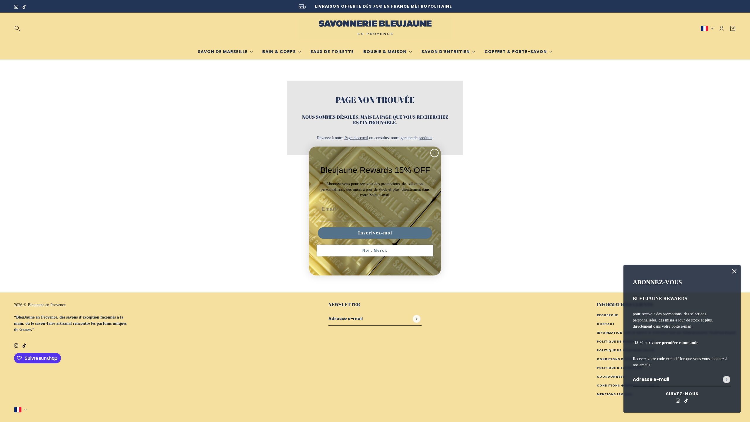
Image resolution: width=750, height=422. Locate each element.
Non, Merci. (375, 251)
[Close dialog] (434, 152)
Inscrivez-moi (375, 232)
